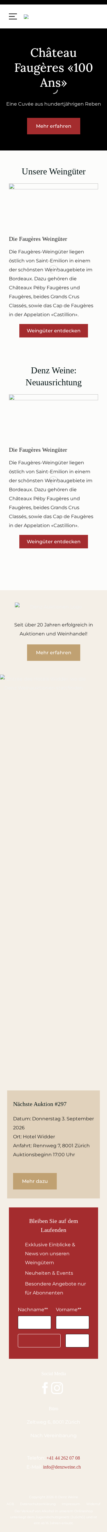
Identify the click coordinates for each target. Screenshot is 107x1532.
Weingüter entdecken (54, 331)
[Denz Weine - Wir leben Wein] (44, 16)
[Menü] (13, 16)
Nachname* (33, 1309)
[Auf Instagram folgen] (57, 1389)
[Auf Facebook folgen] (45, 1389)
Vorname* (68, 1309)
